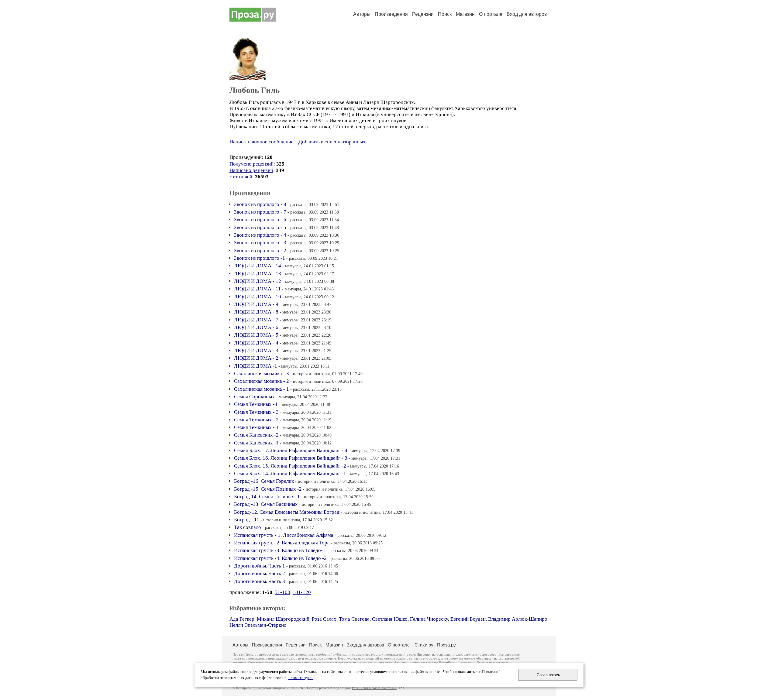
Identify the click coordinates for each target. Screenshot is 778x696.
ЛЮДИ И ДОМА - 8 (256, 312)
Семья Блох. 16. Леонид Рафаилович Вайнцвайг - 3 (290, 458)
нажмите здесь (300, 678)
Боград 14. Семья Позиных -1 (267, 496)
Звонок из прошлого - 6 (260, 219)
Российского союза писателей (374, 688)
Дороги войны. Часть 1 (259, 566)
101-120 (302, 592)
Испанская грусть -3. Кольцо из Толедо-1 (279, 550)
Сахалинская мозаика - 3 (261, 373)
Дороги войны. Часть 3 (259, 581)
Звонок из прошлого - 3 (260, 242)
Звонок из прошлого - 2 (260, 250)
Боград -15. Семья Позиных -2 (268, 489)
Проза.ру (446, 644)
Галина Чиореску (429, 619)
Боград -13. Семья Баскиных (266, 504)
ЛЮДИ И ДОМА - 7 (256, 320)
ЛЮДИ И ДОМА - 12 (257, 281)
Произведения (391, 14)
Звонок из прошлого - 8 (260, 204)
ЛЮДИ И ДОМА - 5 (256, 335)
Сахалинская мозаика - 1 (261, 389)
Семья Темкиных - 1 (256, 427)
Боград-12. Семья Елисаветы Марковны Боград (286, 512)
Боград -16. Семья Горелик (264, 481)
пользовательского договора (474, 654)
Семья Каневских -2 (256, 435)
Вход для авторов (527, 14)
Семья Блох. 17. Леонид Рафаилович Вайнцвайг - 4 (290, 450)
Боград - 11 (246, 520)
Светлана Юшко (390, 619)
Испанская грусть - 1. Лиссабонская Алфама (283, 535)
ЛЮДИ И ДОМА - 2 (256, 358)
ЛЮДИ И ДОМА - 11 (257, 289)
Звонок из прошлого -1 (259, 258)
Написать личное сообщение (261, 142)
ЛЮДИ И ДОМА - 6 (256, 327)
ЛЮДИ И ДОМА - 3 (256, 350)
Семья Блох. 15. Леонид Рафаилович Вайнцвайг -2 (290, 466)
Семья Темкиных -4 (255, 404)
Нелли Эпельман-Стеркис (257, 625)
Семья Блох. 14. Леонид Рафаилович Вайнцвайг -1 (290, 473)
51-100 (282, 592)
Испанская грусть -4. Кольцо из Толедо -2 (280, 558)
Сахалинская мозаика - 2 (261, 381)
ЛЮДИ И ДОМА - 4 (256, 343)
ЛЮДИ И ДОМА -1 (255, 366)
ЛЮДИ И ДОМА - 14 (257, 266)
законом (330, 658)
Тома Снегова (354, 619)
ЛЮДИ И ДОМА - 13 (257, 273)
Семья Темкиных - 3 (256, 412)
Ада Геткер (241, 619)
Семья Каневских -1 (256, 443)
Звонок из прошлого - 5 (260, 227)
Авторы (361, 14)
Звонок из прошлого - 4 (260, 235)
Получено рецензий (251, 164)
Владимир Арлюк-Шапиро (517, 619)
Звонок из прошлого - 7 (260, 212)
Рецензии (423, 14)
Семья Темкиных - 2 (256, 420)
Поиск (445, 14)
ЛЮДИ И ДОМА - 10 (257, 297)
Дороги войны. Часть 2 (259, 573)
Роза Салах (324, 619)
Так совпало (247, 527)
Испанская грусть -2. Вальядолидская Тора (282, 543)
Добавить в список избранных (332, 142)
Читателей (240, 177)
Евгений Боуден (468, 619)
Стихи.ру (424, 644)
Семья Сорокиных (254, 396)
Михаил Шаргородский (283, 619)
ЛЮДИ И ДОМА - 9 (256, 304)
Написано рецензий (251, 170)
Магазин (465, 14)
